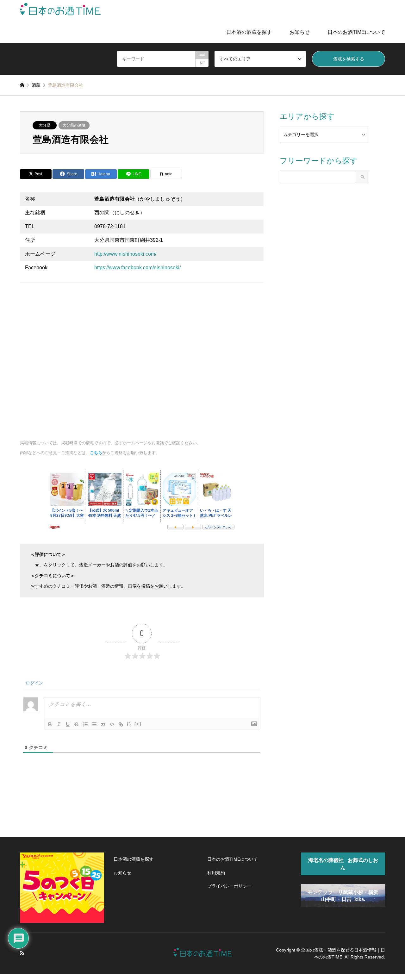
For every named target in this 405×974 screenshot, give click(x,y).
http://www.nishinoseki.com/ (125, 254)
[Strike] (76, 724)
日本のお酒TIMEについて (356, 32)
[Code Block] (112, 724)
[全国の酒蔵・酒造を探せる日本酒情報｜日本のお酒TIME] (60, 10)
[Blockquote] (103, 724)
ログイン (33, 682)
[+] (137, 723)
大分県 (44, 125)
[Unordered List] (94, 724)
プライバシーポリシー (229, 886)
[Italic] (58, 724)
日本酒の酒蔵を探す (249, 32)
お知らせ (300, 32)
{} (129, 723)
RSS (22, 953)
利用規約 (216, 872)
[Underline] (67, 724)
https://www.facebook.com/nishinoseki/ (137, 267)
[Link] (120, 724)
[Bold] (50, 724)
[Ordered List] (85, 724)
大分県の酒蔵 (74, 125)
